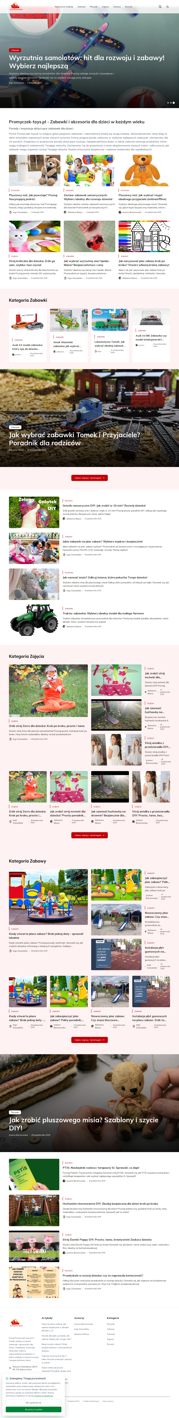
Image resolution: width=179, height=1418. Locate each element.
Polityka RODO (74, 1401)
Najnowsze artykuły (64, 6)
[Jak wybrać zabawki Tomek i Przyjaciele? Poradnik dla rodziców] (89, 418)
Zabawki (81, 6)
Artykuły (47, 1318)
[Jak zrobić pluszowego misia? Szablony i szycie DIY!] (89, 1103)
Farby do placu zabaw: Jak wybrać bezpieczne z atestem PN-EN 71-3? (55, 1327)
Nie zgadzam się (33, 1402)
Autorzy (79, 1318)
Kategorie (113, 1318)
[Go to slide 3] (174, 103)
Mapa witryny (108, 1401)
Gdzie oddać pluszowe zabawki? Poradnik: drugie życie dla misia (56, 1371)
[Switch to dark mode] (167, 6)
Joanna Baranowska (18, 1135)
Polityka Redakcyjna (91, 1401)
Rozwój (128, 6)
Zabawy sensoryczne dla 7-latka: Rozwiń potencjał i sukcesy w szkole (57, 1359)
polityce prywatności (43, 1396)
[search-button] (160, 6)
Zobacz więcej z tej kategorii (88, 478)
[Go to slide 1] (168, 103)
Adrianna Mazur (16, 450)
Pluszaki (93, 6)
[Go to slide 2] (171, 103)
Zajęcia (105, 6)
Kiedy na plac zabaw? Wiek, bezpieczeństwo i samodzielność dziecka (57, 1347)
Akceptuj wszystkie (33, 1409)
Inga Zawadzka (16, 83)
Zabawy (117, 6)
